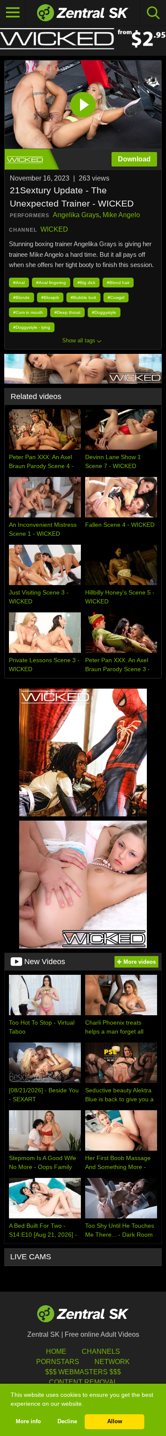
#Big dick (86, 282)
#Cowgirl (116, 297)
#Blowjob (50, 297)
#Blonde (21, 297)
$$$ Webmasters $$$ (83, 1372)
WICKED (54, 229)
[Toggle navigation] (13, 13)
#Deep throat (67, 312)
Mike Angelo (121, 214)
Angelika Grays (76, 214)
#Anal (19, 282)
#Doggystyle (104, 312)
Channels (101, 1351)
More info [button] (28, 1422)
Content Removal (83, 1382)
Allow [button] (114, 1422)
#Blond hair (118, 282)
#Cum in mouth (28, 312)
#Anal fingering (51, 282)
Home (56, 1351)
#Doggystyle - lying (31, 327)
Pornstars (57, 1361)
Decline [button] (67, 1422)
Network (112, 1361)
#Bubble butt (83, 297)
